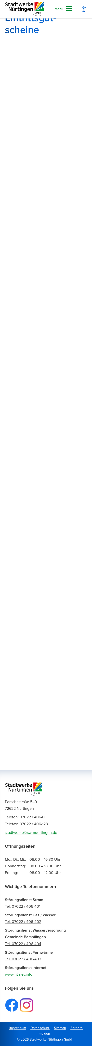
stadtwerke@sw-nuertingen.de (31, 832)
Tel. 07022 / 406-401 (22, 906)
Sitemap (60, 1028)
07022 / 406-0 (25, 817)
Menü (59, 9)
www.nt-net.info (18, 974)
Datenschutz (40, 1028)
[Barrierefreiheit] (83, 9)
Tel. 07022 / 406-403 (23, 959)
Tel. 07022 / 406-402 (23, 921)
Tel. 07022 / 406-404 (23, 943)
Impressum (17, 1028)
